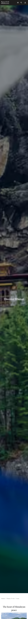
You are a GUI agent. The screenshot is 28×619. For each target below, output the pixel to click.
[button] (11, 616)
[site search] (21, 2)
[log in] (25, 2)
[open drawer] (18, 2)
